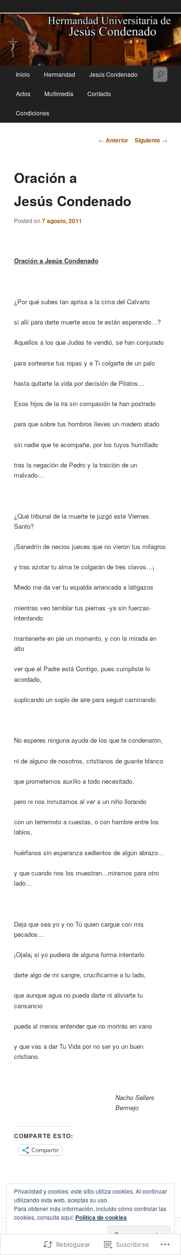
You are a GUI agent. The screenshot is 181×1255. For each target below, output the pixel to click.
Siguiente (151, 140)
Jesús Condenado (113, 74)
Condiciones (32, 113)
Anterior (113, 140)
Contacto (99, 93)
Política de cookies (101, 1217)
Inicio (23, 74)
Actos (23, 93)
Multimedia (58, 93)
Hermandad (59, 74)
